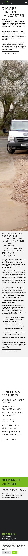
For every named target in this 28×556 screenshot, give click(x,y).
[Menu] (26, 2)
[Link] (7, 2)
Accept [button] (14, 552)
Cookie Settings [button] (6, 552)
